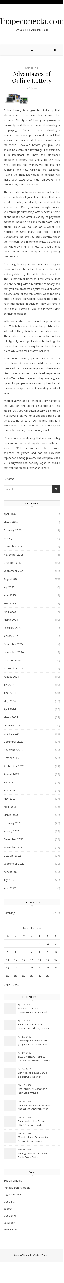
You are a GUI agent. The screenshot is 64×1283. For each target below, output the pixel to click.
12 (15, 959)
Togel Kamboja (13, 1180)
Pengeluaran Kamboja (17, 1187)
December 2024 (13, 644)
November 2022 (14, 847)
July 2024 (9, 684)
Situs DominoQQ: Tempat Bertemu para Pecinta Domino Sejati (34, 1059)
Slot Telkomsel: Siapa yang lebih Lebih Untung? (32, 1090)
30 (47, 975)
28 (31, 975)
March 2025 (11, 619)
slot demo (10, 1215)
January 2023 (11, 831)
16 (47, 959)
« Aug (7, 984)
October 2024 (12, 660)
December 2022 (13, 839)
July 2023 (9, 782)
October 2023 (12, 758)
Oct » (15, 984)
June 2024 (10, 693)
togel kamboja (12, 1194)
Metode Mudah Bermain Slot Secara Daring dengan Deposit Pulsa (33, 1139)
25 (7, 975)
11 (7, 959)
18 (7, 967)
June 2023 (10, 790)
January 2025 (11, 636)
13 (23, 959)
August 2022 (11, 871)
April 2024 (10, 709)
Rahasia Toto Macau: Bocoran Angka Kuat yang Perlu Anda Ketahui (34, 1107)
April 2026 (10, 514)
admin (11, 479)
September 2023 (14, 766)
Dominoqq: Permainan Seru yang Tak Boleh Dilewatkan (33, 1042)
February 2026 (13, 530)
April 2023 (10, 806)
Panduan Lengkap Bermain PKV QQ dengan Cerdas (32, 1123)
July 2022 (9, 880)
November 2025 (14, 554)
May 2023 (10, 798)
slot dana (9, 1201)
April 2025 (10, 611)
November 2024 (14, 652)
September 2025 (14, 571)
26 (15, 975)
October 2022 (12, 855)
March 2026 (11, 522)
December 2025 (13, 546)
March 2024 (11, 717)
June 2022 (10, 888)
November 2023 (14, 749)
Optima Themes (41, 1255)
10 (55, 951)
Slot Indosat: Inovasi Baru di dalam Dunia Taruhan (33, 1074)
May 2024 (10, 701)
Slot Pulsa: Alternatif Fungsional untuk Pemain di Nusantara (32, 1011)
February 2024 (13, 725)
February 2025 (13, 627)
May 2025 (10, 603)
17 (55, 959)
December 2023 (13, 741)
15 (39, 959)
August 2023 (11, 774)
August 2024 (11, 676)
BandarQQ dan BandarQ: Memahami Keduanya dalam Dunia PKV (33, 1027)
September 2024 (14, 668)
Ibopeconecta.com (32, 21)
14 (31, 959)
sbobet (8, 1208)
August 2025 (11, 579)
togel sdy (9, 1222)
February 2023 (13, 823)
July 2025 (9, 587)
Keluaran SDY (12, 1229)
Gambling (32, 67)
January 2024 (11, 733)
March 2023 (11, 815)
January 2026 (11, 538)
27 (23, 975)
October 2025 (12, 562)
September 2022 (14, 863)
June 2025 (10, 595)
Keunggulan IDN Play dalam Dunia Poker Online (32, 1155)
